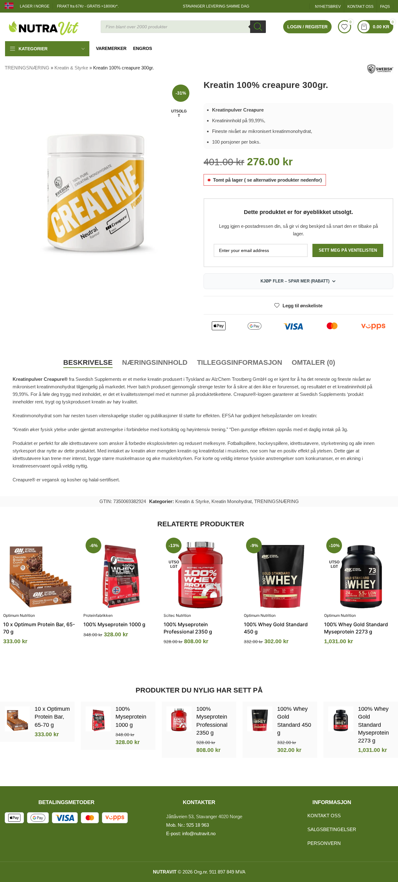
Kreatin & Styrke (71, 67)
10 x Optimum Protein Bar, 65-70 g (52, 717)
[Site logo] (44, 26)
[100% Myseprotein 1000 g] (120, 572)
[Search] (258, 26)
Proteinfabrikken (98, 615)
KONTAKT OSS (324, 815)
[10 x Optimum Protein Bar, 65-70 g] (40, 572)
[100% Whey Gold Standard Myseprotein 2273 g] (361, 572)
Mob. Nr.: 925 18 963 (187, 825)
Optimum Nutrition (19, 615)
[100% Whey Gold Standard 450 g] (281, 572)
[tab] (88, 362)
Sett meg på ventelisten (348, 250)
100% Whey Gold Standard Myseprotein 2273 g (373, 725)
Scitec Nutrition (177, 615)
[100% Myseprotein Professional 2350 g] (201, 572)
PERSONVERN (324, 843)
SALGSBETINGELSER (331, 829)
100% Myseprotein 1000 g (114, 624)
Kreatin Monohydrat (231, 501)
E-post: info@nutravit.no (191, 833)
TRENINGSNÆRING (27, 67)
